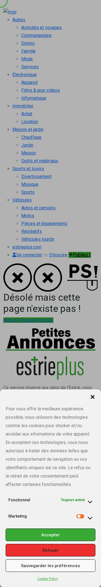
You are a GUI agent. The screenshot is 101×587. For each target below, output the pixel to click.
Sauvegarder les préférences (50, 565)
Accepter (50, 534)
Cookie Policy (47, 579)
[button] (92, 396)
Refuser (50, 550)
